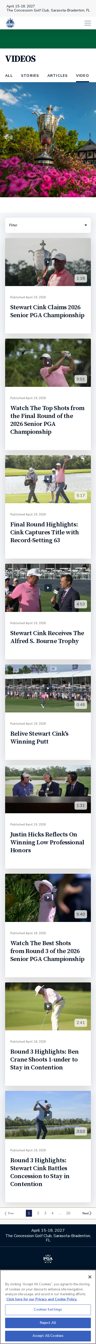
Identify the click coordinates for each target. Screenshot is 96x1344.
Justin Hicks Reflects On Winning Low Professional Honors (47, 842)
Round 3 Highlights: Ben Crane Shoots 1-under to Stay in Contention (44, 1059)
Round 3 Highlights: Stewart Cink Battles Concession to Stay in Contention (40, 1172)
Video (82, 75)
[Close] (89, 1277)
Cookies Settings (48, 1309)
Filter (13, 228)
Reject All (48, 1323)
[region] (48, 1307)
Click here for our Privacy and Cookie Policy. (41, 1299)
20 (68, 1213)
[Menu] (55, 23)
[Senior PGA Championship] (10, 23)
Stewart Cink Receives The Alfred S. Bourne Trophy (47, 637)
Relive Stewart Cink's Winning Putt (39, 738)
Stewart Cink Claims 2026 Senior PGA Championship (47, 311)
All (9, 75)
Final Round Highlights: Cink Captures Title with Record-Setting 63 (44, 532)
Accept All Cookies (48, 1336)
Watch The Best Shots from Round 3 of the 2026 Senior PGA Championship (47, 951)
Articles (57, 75)
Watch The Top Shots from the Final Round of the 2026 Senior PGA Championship (47, 420)
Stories (30, 75)
